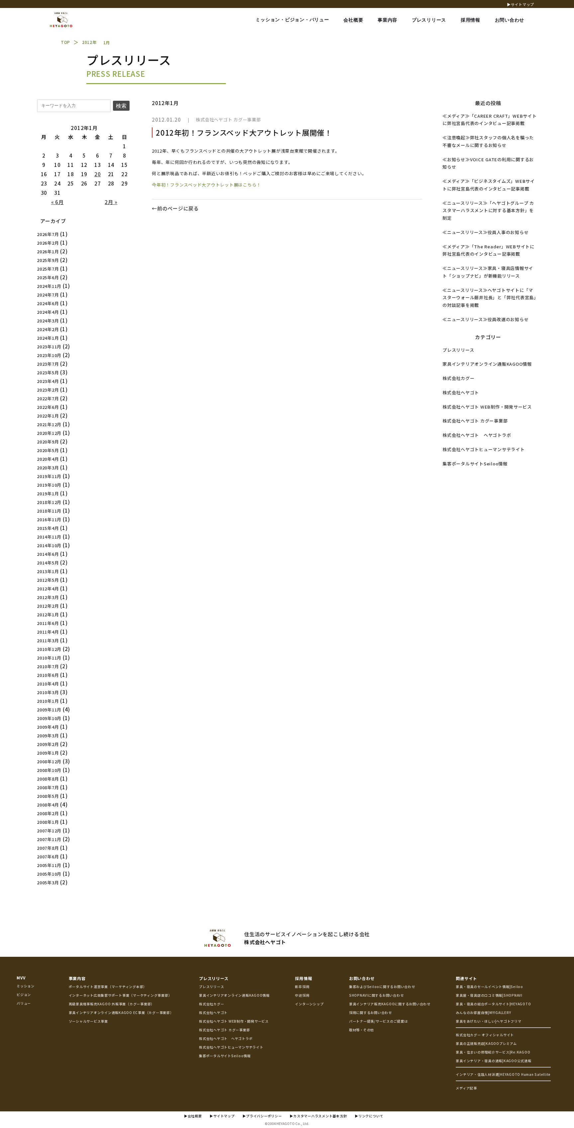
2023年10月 (49, 355)
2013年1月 (48, 571)
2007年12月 (49, 830)
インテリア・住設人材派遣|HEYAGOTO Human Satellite (503, 1074)
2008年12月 (49, 761)
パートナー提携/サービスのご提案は (378, 1021)
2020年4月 (48, 459)
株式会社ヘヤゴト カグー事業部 (228, 119)
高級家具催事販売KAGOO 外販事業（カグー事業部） (112, 1003)
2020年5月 (48, 450)
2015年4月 (48, 528)
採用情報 (303, 978)
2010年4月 (48, 684)
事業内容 (77, 978)
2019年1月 (48, 493)
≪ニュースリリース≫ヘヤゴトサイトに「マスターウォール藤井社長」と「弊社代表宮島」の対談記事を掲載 (489, 298)
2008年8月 (48, 779)
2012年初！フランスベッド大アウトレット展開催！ (244, 132)
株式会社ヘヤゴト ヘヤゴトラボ (476, 435)
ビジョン (24, 994)
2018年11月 (49, 511)
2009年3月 (48, 735)
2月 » (111, 201)
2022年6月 (48, 407)
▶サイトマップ (520, 4)
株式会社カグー (458, 378)
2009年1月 (48, 753)
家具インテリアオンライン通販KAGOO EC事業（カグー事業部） (121, 1012)
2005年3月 (48, 882)
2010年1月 (48, 701)
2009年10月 (49, 718)
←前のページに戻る (175, 208)
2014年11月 (49, 537)
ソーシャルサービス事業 (88, 1021)
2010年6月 (48, 675)
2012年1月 (48, 614)
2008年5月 (48, 796)
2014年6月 (48, 554)
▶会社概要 (193, 1115)
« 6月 (57, 201)
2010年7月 (48, 666)
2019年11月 (49, 476)
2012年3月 (48, 597)
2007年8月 (48, 848)
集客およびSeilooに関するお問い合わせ (382, 986)
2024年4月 (48, 312)
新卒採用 (302, 986)
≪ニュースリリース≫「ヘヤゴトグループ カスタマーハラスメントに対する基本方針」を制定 (488, 210)
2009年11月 (49, 709)
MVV (21, 977)
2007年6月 (48, 856)
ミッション (26, 985)
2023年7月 (48, 364)
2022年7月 (48, 398)
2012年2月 (48, 606)
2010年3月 (48, 692)
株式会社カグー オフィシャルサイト (485, 1034)
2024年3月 (48, 320)
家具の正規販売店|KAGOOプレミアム (486, 1043)
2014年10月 (49, 545)
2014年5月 (48, 563)
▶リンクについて (369, 1115)
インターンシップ (309, 1003)
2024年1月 (48, 338)
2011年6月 (48, 623)
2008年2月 (48, 813)
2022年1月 (48, 416)
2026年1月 (48, 251)
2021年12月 (49, 424)
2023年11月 (49, 346)
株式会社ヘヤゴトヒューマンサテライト (483, 449)
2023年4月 (48, 381)
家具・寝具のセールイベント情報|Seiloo (489, 986)
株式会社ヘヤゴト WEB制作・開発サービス (487, 407)
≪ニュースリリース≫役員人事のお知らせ (485, 232)
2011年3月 (48, 640)
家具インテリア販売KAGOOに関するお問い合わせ (389, 1003)
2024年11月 (49, 286)
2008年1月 (48, 822)
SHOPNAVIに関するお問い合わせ (376, 995)
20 (97, 174)
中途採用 (302, 995)
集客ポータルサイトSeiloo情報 (475, 463)
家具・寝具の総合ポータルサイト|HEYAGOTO (493, 1003)
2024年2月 (48, 329)
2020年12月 (49, 433)
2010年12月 (49, 649)
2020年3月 (48, 467)
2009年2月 (48, 744)
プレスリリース (458, 350)
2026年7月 (48, 234)
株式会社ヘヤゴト (460, 392)
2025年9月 (48, 260)
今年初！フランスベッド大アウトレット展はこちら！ (206, 185)
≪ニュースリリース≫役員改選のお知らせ (485, 319)
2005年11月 (49, 865)
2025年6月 (48, 277)
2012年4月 (48, 588)
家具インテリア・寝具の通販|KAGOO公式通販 (493, 1060)
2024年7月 (48, 295)
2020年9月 (48, 442)
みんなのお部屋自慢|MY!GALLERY (483, 1012)
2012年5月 (48, 580)
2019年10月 (49, 485)
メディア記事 (466, 1087)
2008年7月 (48, 787)
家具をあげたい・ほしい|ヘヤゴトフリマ (488, 1021)
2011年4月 (48, 632)
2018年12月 (49, 502)
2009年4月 (48, 727)
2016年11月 (49, 519)
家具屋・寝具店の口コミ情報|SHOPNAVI (489, 995)
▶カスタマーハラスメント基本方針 (318, 1115)
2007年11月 (49, 839)
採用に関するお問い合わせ (370, 1012)
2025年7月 (48, 269)
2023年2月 (48, 390)
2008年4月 (48, 805)
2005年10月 (49, 874)
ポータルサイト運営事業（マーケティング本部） (108, 986)
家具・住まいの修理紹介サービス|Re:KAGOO (493, 1052)
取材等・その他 (361, 1029)
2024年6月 (48, 303)
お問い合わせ (362, 978)
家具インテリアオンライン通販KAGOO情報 (487, 364)
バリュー (24, 1003)
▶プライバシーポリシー (262, 1115)
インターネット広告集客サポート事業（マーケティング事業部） (120, 995)
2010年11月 (49, 658)
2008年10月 (49, 770)
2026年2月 (48, 243)
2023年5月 (48, 372)
